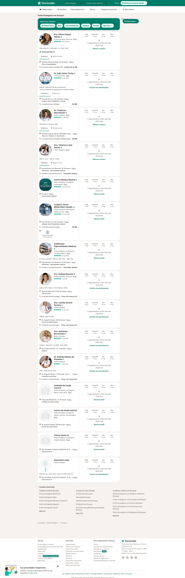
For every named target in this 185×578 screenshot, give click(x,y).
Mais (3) (116, 516)
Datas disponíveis (77, 9)
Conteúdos (98, 554)
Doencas (69, 558)
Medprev (86, 26)
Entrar (117, 3)
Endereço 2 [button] (56, 93)
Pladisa (96, 26)
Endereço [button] (44, 56)
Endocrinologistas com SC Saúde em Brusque (129, 499)
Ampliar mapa (129, 21)
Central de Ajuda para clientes (104, 560)
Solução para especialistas (103, 547)
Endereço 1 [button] (45, 93)
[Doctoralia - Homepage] (50, 3)
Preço (96, 544)
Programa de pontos (109, 9)
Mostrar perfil (99, 194)
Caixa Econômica (72, 26)
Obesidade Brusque (83, 497)
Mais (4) (42, 511)
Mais (75, 39)
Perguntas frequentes (74, 560)
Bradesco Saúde (48, 26)
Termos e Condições (45, 558)
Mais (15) (79, 513)
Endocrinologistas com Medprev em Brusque (129, 512)
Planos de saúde (72, 549)
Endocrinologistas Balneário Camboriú (53, 501)
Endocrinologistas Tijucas (48, 508)
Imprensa (41, 560)
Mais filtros (129, 9)
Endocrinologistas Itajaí (47, 497)
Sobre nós (41, 551)
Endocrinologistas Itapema (49, 504)
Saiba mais (33, 573)
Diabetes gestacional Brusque (87, 501)
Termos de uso (99, 556)
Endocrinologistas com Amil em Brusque (127, 503)
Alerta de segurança (101, 558)
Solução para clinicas (101, 549)
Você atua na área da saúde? (133, 3)
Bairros (92, 9)
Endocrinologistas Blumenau (49, 494)
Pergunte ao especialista (75, 551)
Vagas (48, 556)
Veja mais (106, 26)
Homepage (41, 523)
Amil (59, 26)
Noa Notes (100, 551)
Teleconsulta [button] (57, 56)
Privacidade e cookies (45, 544)
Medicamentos (71, 554)
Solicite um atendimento (99, 87)
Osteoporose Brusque (84, 494)
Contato (41, 554)
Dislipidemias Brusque (84, 504)
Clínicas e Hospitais (73, 547)
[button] (117, 21)
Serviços (69, 556)
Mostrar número (99, 49)
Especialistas (70, 544)
